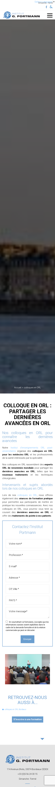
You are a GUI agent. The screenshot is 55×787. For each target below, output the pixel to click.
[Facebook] (46, 7)
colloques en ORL (27, 495)
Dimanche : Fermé (27, 779)
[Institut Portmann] (21, 15)
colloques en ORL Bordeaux (15, 709)
